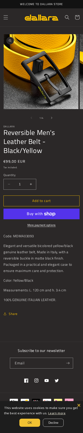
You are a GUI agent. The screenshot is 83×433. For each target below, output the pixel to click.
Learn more (56, 413)
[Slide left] (31, 118)
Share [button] (13, 313)
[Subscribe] (68, 363)
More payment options (41, 225)
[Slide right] (52, 118)
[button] (6, 17)
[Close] (79, 405)
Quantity (9, 175)
